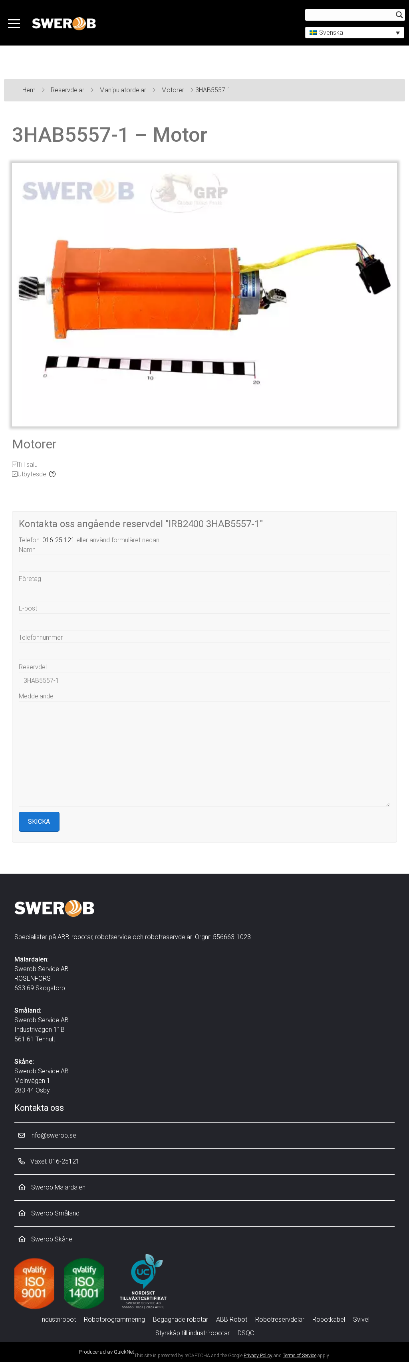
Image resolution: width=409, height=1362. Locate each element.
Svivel (361, 1319)
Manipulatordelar (123, 90)
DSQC (246, 1333)
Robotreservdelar (279, 1319)
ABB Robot (231, 1319)
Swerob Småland (54, 1213)
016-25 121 (58, 540)
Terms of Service (299, 1355)
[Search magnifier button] (399, 14)
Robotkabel (328, 1319)
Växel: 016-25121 (54, 1161)
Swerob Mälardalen (57, 1187)
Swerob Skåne (51, 1239)
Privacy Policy (258, 1355)
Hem (29, 90)
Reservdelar (68, 90)
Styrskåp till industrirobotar (192, 1333)
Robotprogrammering (114, 1319)
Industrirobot (58, 1319)
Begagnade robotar (180, 1319)
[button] (354, 32)
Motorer (173, 90)
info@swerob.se (52, 1135)
